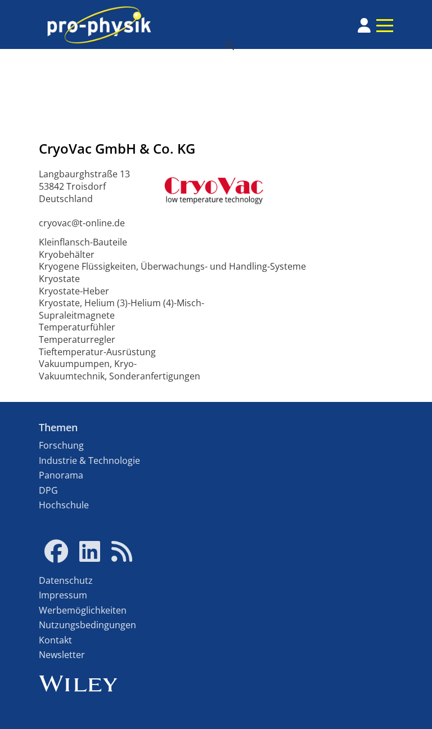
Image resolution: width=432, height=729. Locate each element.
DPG (48, 490)
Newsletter (62, 655)
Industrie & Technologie (89, 460)
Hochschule (64, 505)
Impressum (63, 595)
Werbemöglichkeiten (83, 610)
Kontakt (55, 640)
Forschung (61, 445)
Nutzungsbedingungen (87, 625)
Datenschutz (66, 580)
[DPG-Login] (364, 25)
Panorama (61, 475)
